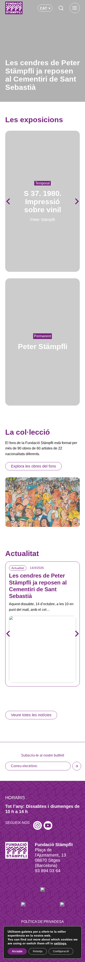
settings (60, 943)
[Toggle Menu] (75, 8)
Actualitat (17, 568)
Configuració (61, 951)
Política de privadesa (42, 922)
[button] (76, 201)
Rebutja (37, 951)
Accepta (17, 951)
